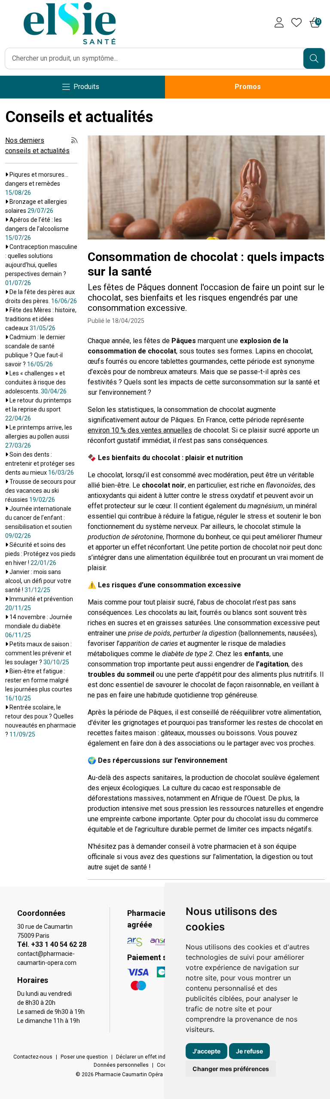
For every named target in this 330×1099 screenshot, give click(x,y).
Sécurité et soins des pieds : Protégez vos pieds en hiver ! (40, 553)
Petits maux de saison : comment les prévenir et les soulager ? (38, 653)
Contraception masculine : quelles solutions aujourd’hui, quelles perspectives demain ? (41, 264)
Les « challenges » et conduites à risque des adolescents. (36, 382)
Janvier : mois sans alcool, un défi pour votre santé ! (38, 580)
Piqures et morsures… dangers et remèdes (36, 183)
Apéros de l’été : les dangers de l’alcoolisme (37, 228)
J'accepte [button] (206, 1051)
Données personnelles (121, 1065)
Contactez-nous (32, 1057)
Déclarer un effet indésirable (150, 1057)
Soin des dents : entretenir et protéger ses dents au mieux (40, 463)
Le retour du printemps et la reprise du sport (38, 409)
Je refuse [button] (249, 1051)
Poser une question (84, 1057)
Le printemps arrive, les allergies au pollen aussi (38, 436)
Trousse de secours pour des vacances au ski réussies (40, 490)
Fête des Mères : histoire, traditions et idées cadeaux (40, 319)
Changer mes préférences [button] (230, 1068)
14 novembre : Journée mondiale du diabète (38, 626)
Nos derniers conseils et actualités (37, 145)
